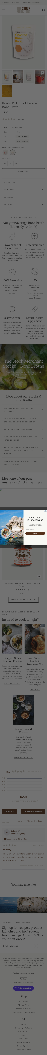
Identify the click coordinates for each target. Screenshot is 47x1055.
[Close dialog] (45, 511)
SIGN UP (35, 533)
